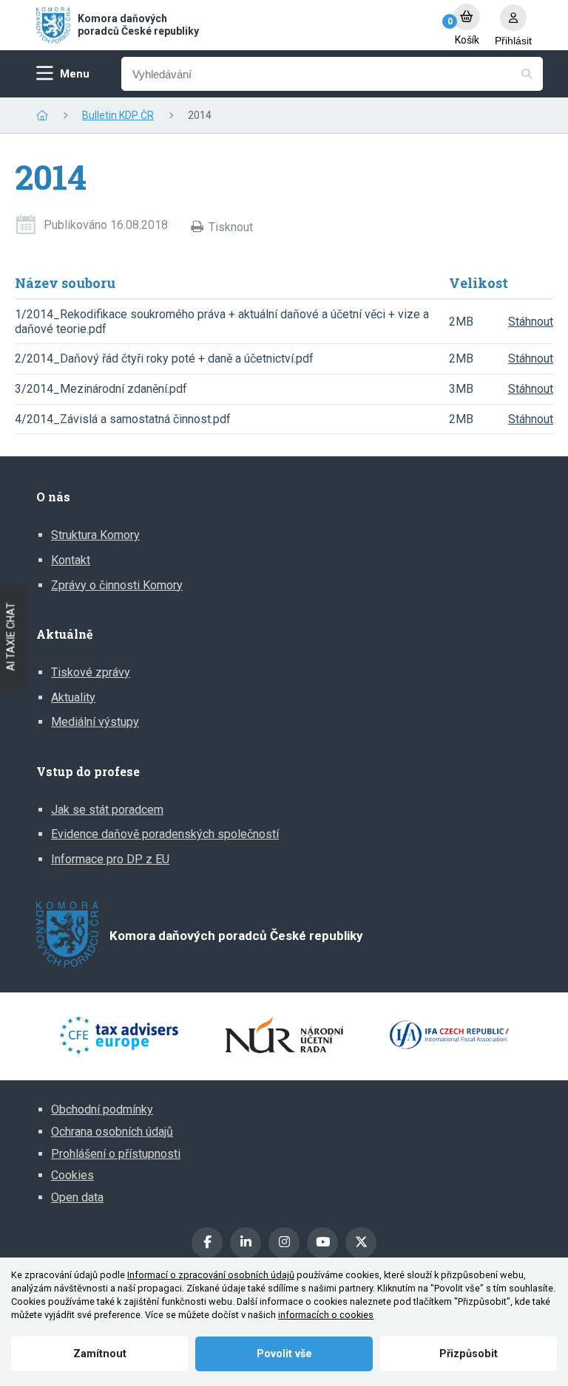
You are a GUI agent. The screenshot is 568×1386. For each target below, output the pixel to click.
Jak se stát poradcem (107, 810)
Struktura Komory (95, 535)
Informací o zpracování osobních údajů (210, 1274)
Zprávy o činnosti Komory (117, 585)
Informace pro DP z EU (110, 859)
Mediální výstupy (95, 722)
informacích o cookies (325, 1314)
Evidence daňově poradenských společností (165, 834)
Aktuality (73, 697)
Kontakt (70, 560)
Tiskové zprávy (90, 672)
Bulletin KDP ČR (118, 115)
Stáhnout (530, 322)
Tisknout (231, 227)
